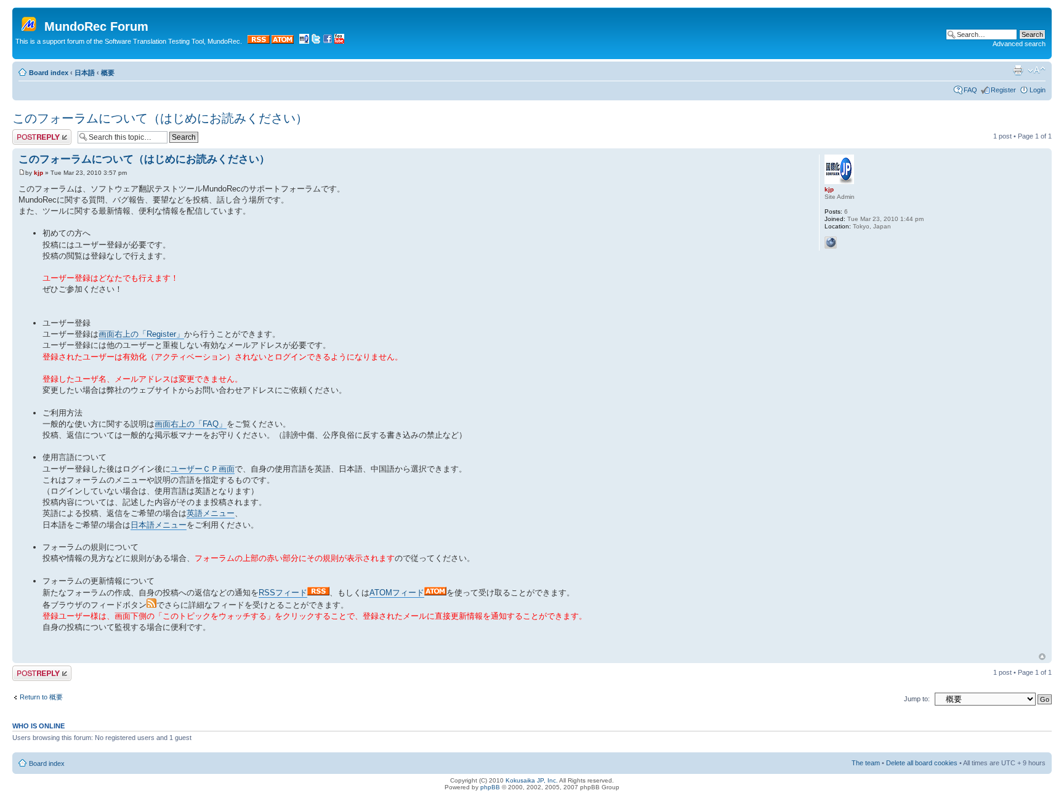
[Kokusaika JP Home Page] (304, 41)
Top (1042, 656)
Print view (1018, 70)
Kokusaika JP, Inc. (532, 780)
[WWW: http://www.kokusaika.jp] (830, 242)
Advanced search (1019, 43)
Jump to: (917, 698)
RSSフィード (283, 592)
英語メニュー (211, 513)
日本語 (85, 72)
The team (866, 763)
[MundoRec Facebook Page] (327, 41)
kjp (38, 172)
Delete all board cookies (921, 763)
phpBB (490, 787)
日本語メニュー (159, 524)
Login (1038, 90)
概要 (108, 72)
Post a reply (30, 133)
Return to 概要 (41, 697)
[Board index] (29, 21)
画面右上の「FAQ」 (191, 424)
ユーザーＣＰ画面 (203, 468)
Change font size (1037, 70)
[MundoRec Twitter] (316, 41)
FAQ (970, 90)
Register (1003, 90)
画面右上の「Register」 (141, 334)
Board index (48, 72)
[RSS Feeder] (259, 41)
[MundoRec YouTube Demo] (339, 41)
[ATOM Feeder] (283, 41)
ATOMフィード (396, 592)
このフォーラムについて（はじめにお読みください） (160, 118)
